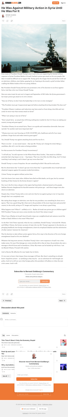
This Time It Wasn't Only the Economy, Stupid (18, 340)
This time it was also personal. (10, 343)
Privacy (34, 404)
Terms (39, 404)
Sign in (63, 3)
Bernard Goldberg (11, 15)
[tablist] (9, 313)
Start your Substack (29, 409)
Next (61, 300)
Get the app (42, 409)
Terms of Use (42, 383)
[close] (51, 354)
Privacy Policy (47, 385)
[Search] (65, 335)
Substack (25, 413)
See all (5, 376)
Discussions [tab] (15, 335)
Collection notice (47, 404)
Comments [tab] (5, 313)
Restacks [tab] (13, 313)
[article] (34, 343)
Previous (8, 300)
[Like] (3, 21)
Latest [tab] (8, 335)
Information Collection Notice (33, 385)
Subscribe (55, 3)
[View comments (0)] (7, 21)
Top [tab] (3, 335)
